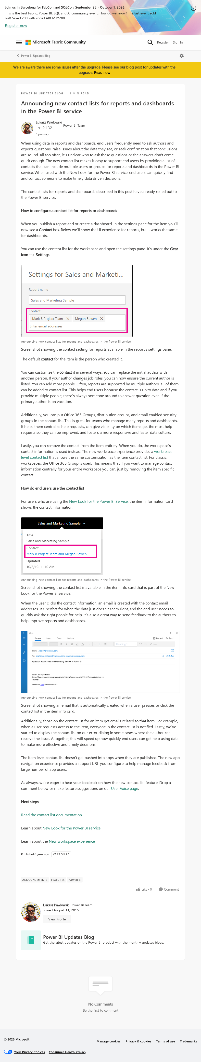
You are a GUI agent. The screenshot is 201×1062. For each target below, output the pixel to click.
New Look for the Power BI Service (98, 501)
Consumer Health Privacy (67, 1052)
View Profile (57, 919)
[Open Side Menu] (18, 42)
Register (163, 42)
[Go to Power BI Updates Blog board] (31, 940)
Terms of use (165, 1041)
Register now (16, 25)
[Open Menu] (181, 55)
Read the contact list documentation (51, 814)
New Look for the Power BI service (71, 827)
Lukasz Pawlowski (49, 122)
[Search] (150, 42)
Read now (102, 72)
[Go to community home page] (55, 42)
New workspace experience (72, 841)
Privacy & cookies (138, 1041)
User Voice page (124, 788)
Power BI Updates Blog (35, 55)
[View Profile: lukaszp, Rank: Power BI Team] (27, 128)
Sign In (178, 42)
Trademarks (188, 1041)
